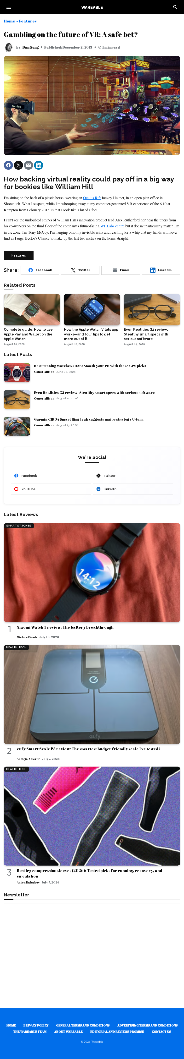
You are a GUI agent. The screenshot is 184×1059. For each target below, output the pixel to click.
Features (27, 21)
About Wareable (68, 1031)
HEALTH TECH (16, 647)
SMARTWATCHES (18, 525)
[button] (8, 165)
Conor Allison (44, 371)
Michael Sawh (27, 637)
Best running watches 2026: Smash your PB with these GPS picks (90, 365)
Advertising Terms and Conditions (147, 1025)
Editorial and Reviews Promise (117, 1031)
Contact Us (161, 1031)
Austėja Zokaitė (28, 759)
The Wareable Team (29, 1031)
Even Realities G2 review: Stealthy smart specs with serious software (94, 392)
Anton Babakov (28, 882)
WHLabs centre (112, 225)
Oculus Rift (92, 197)
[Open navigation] (8, 7)
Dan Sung (31, 47)
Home (9, 21)
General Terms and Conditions (83, 1025)
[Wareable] (92, 7)
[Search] (175, 7)
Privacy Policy (35, 1025)
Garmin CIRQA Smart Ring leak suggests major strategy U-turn (89, 419)
